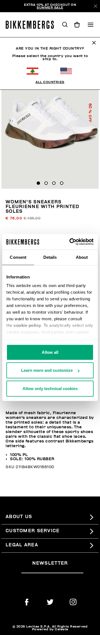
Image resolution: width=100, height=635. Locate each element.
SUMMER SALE (50, 7)
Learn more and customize (47, 370)
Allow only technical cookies (50, 388)
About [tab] (82, 257)
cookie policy (27, 325)
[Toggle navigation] (90, 25)
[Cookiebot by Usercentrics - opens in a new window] (71, 241)
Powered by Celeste (50, 629)
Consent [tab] (18, 257)
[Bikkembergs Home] (32, 25)
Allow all (50, 352)
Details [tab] (50, 257)
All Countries (50, 82)
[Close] (95, 6)
